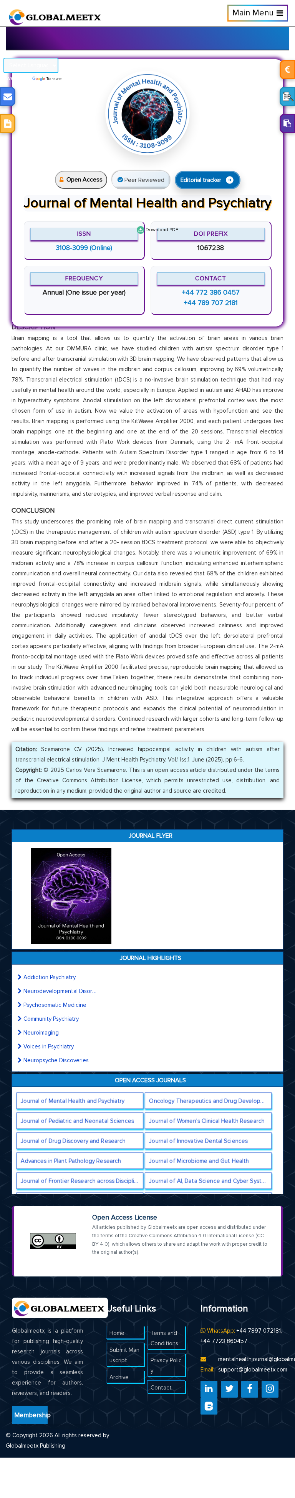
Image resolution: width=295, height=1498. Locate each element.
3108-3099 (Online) (84, 247)
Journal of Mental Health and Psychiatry (73, 1100)
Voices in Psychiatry (48, 1046)
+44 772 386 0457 (211, 292)
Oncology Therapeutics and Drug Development (210, 1100)
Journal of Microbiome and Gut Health (199, 1160)
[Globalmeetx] (52, 14)
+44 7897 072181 (259, 1330)
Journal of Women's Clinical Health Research (207, 1120)
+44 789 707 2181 (211, 302)
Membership (31, 1415)
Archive (119, 1377)
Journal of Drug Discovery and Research (73, 1140)
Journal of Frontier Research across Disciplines (82, 1180)
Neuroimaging (41, 1032)
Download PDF (161, 230)
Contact (161, 1387)
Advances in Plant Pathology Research (71, 1160)
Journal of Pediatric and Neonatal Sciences (77, 1120)
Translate (53, 79)
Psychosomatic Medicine (54, 1004)
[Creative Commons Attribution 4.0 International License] (53, 1241)
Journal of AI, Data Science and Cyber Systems (210, 1180)
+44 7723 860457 (224, 1341)
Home (116, 1333)
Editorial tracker (201, 180)
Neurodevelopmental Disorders (59, 991)
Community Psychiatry (51, 1018)
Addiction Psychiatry (49, 977)
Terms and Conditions (164, 1338)
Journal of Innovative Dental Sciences (198, 1140)
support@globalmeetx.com (252, 1369)
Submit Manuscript (124, 1355)
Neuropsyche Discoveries (56, 1060)
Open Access (84, 179)
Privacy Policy (166, 1365)
